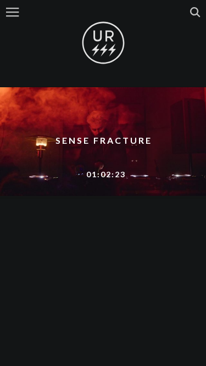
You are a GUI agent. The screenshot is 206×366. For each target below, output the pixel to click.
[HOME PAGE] (103, 43)
